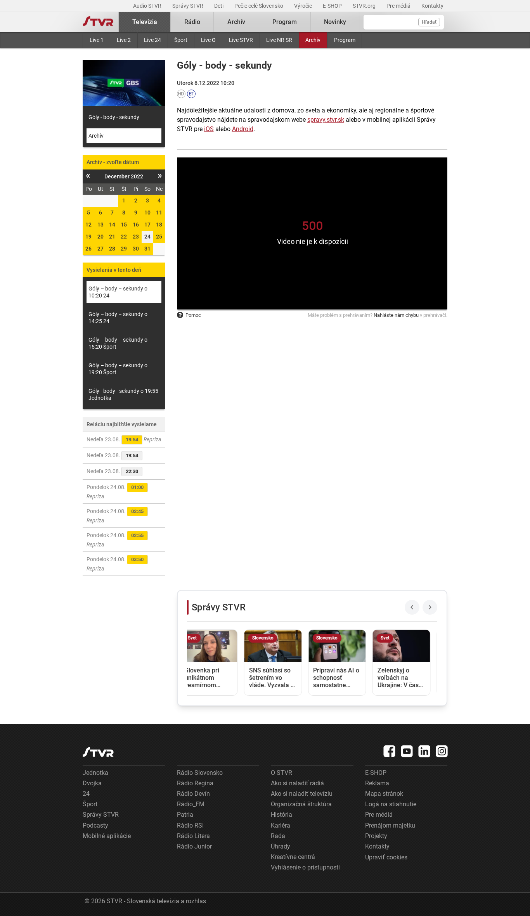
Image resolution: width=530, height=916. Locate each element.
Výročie (303, 6)
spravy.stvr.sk (325, 119)
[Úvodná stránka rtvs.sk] (98, 22)
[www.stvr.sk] (98, 752)
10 (147, 212)
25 (159, 236)
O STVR (281, 772)
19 (88, 236)
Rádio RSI (190, 825)
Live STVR (241, 40)
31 (147, 248)
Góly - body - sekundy (113, 117)
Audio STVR (148, 6)
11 (159, 212)
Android (242, 129)
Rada (278, 836)
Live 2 (124, 40)
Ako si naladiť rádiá (297, 783)
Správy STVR (188, 6)
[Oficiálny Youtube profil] (407, 751)
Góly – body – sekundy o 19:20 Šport (117, 368)
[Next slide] (430, 607)
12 (88, 224)
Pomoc (193, 315)
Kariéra (280, 825)
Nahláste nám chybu (396, 315)
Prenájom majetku (390, 825)
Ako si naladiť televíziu (302, 793)
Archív (312, 40)
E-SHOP (333, 6)
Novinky (335, 22)
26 (88, 248)
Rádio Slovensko (200, 772)
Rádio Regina (195, 783)
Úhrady (280, 846)
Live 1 (97, 40)
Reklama (377, 783)
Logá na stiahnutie (390, 804)
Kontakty (432, 6)
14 (112, 224)
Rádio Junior (194, 846)
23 (136, 236)
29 (124, 248)
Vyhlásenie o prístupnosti (305, 867)
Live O (208, 40)
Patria (185, 814)
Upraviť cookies (386, 857)
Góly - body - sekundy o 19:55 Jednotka (123, 394)
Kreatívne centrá (293, 857)
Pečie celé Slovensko (259, 6)
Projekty (376, 836)
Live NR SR (279, 40)
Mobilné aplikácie (107, 836)
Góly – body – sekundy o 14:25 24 (117, 317)
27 (100, 248)
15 (124, 224)
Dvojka (92, 783)
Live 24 (152, 40)
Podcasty (95, 825)
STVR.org (365, 6)
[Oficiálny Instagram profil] (442, 751)
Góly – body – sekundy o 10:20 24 (117, 292)
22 (124, 236)
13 (100, 224)
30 (136, 248)
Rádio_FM (190, 804)
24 (86, 793)
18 (159, 224)
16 (136, 224)
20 (100, 236)
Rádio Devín (193, 793)
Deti (219, 6)
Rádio (192, 22)
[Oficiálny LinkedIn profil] (424, 751)
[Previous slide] (412, 607)
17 (147, 224)
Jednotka (95, 772)
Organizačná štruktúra (301, 804)
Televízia (144, 22)
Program (344, 40)
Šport (180, 40)
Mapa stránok (384, 793)
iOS (209, 129)
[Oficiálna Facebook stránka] (389, 751)
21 (112, 236)
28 (112, 248)
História (281, 814)
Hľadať (429, 22)
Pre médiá (399, 6)
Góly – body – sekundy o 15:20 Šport (117, 343)
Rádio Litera (193, 836)
